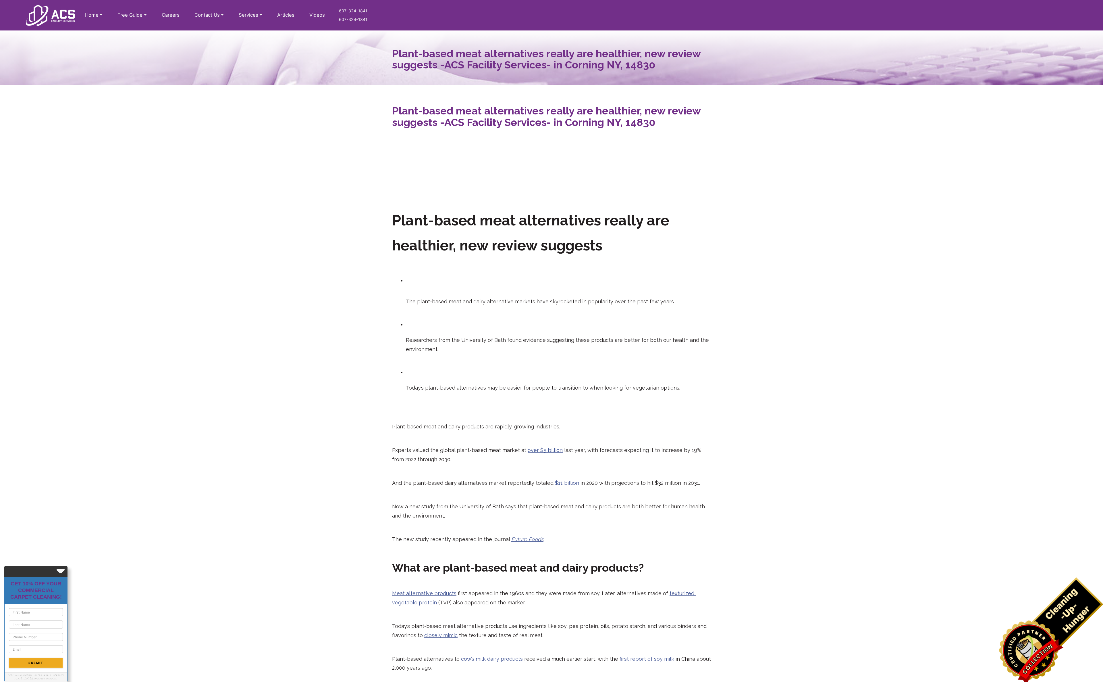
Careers (171, 15)
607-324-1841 (353, 10)
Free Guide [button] (129, 15)
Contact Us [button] (207, 15)
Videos (317, 15)
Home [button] (92, 15)
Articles (285, 15)
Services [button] (248, 15)
